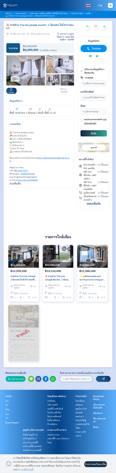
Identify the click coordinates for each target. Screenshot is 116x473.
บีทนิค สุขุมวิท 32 (30, 434)
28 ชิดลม (51, 400)
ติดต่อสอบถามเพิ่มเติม (15, 372)
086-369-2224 (20, 170)
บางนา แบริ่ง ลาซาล (56, 429)
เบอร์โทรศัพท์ (87, 91)
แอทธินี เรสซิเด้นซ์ (55, 408)
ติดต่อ (95, 427)
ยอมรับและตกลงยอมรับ (93, 119)
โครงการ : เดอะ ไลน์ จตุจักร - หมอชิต (65, 38)
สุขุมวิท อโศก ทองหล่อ (33, 429)
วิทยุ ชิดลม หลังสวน (56, 396)
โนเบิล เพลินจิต (54, 412)
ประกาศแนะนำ (21, 13)
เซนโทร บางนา (53, 434)
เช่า (6, 404)
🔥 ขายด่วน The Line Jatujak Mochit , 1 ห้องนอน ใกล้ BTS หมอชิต (58, 278)
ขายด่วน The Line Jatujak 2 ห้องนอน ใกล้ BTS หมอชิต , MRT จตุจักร (23, 278)
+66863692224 (27, 173)
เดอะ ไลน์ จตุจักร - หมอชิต (81, 13)
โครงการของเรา (12, 422)
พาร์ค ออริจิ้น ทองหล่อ (32, 446)
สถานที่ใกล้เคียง (86, 159)
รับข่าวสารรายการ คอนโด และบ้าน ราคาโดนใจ (82, 372)
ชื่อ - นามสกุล (87, 77)
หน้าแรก (8, 13)
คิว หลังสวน (52, 424)
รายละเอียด (15, 124)
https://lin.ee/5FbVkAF (27, 180)
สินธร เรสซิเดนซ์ (54, 416)
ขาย (7, 400)
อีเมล (83, 105)
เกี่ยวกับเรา (97, 413)
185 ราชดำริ (52, 404)
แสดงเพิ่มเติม (94, 203)
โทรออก (96, 48)
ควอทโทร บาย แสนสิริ (32, 450)
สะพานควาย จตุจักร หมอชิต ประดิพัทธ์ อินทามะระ (49, 13)
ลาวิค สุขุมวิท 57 (30, 438)
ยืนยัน (93, 133)
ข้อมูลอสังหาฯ (16, 100)
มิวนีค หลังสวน (53, 420)
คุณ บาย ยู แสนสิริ (30, 442)
